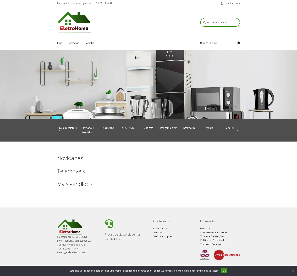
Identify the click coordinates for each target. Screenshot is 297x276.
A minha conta (232, 3)
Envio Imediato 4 (67, 127)
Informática (189, 127)
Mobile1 (229, 127)
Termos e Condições (211, 244)
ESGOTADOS (108, 127)
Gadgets (148, 127)
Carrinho (157, 232)
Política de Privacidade (212, 240)
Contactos (73, 43)
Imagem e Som (168, 127)
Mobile (209, 127)
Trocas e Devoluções (212, 236)
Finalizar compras (162, 236)
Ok (224, 270)
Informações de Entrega (213, 232)
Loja (59, 43)
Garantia (89, 43)
